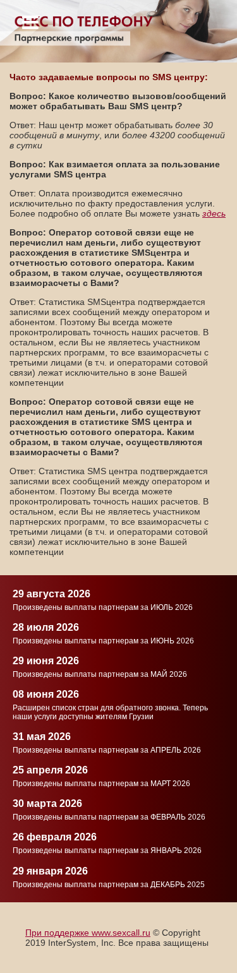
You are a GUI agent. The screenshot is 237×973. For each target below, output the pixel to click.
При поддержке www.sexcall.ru (87, 933)
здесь (214, 213)
